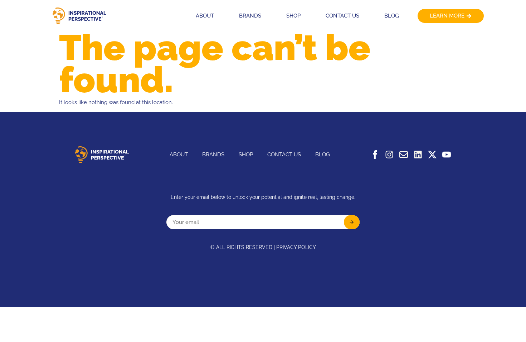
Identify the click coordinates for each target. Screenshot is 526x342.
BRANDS (250, 16)
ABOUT (205, 16)
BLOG (391, 16)
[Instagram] (389, 154)
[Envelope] (403, 154)
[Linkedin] (418, 154)
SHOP (293, 16)
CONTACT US (342, 16)
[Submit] (352, 222)
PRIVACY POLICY (296, 247)
